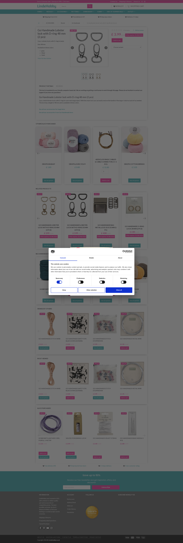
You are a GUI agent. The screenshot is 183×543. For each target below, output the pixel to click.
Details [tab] (91, 258)
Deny (64, 290)
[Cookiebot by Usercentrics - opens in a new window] (124, 251)
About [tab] (120, 258)
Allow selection (91, 290)
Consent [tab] (63, 258)
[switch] (80, 282)
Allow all (119, 290)
